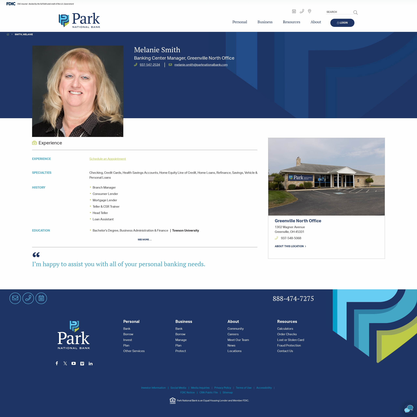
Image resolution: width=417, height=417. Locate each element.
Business (265, 21)
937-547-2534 (150, 64)
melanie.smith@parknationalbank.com (201, 64)
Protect (180, 351)
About (316, 21)
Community (236, 328)
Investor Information (153, 388)
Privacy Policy (222, 388)
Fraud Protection (289, 345)
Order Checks (287, 334)
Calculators (285, 328)
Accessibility (264, 388)
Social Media (178, 388)
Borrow (128, 334)
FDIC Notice (187, 392)
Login (344, 22)
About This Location (289, 246)
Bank (126, 328)
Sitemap (228, 392)
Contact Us (285, 351)
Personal (239, 21)
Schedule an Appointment (107, 159)
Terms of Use (244, 388)
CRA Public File (209, 392)
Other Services (134, 351)
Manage (181, 340)
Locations (235, 351)
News (231, 345)
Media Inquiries (200, 388)
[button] (409, 409)
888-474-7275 (293, 299)
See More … (145, 240)
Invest (127, 340)
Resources (291, 21)
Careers (233, 334)
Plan (126, 345)
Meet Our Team (238, 340)
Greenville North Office (298, 221)
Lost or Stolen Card (290, 340)
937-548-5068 (290, 238)
